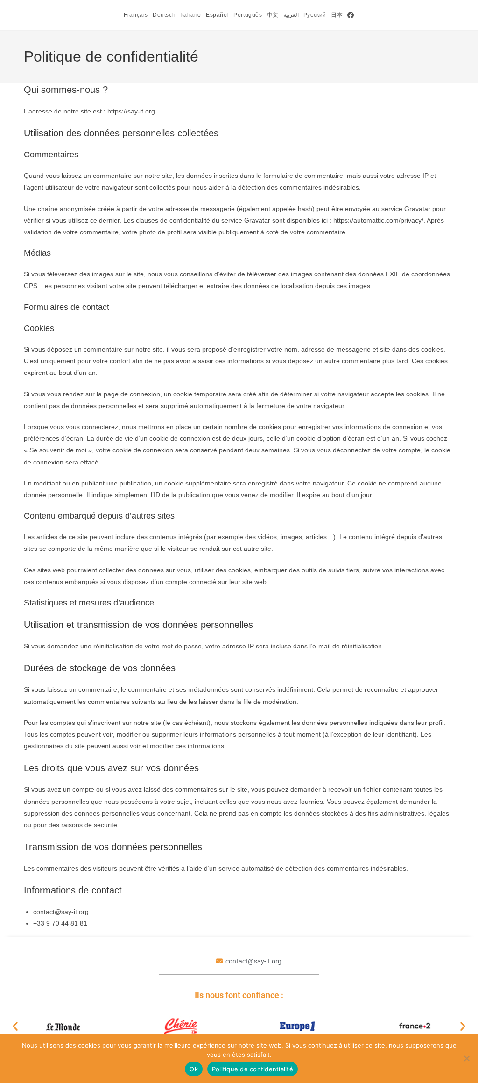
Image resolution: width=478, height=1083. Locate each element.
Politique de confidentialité (252, 1069)
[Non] (466, 1058)
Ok (194, 1069)
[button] (15, 1026)
